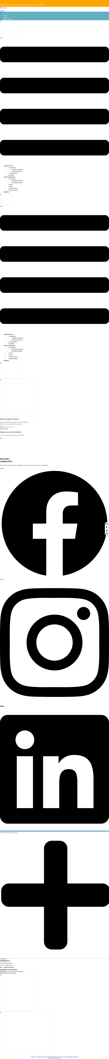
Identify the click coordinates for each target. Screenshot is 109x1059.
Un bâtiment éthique (13, 190)
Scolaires (5, 15)
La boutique (11, 175)
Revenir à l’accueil (4, 428)
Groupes (5, 17)
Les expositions (12, 167)
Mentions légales (40, 1056)
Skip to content (3, 7)
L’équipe (10, 186)
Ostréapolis (2, 10)
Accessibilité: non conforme (73, 1056)
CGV (35, 1056)
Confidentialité (48, 1056)
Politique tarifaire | (56, 1056)
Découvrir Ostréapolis (9, 176)
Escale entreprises (7, 19)
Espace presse (63, 1056)
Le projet (11, 184)
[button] (54, 100)
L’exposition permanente (17, 169)
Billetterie (6, 191)
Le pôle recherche (13, 188)
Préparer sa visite (8, 165)
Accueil (32, 1056)
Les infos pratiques (13, 173)
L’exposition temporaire (16, 171)
